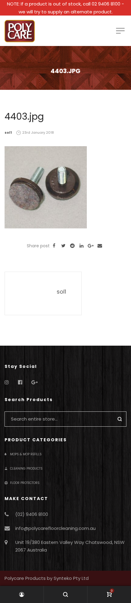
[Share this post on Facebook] (54, 245)
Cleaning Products (26, 468)
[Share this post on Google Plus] (90, 245)
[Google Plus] (34, 382)
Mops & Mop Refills (26, 454)
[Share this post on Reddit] (72, 245)
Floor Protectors (25, 483)
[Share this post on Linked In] (81, 245)
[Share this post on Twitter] (63, 245)
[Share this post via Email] (99, 245)
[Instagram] (7, 382)
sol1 (8, 132)
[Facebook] (20, 382)
